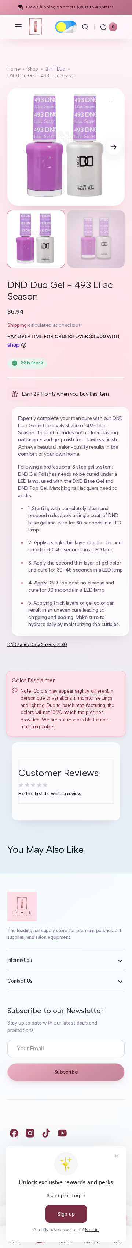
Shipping (17, 325)
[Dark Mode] (66, 27)
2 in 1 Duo (55, 69)
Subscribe (66, 1072)
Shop (32, 69)
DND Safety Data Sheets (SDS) (37, 644)
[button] (18, 27)
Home (13, 69)
